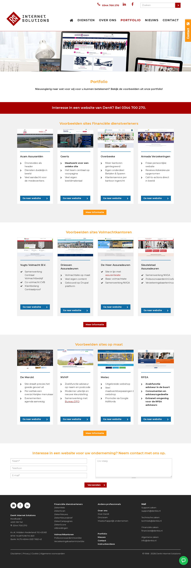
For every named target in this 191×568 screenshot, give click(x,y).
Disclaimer (15, 553)
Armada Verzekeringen (155, 156)
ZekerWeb (59, 507)
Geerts (64, 156)
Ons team (103, 517)
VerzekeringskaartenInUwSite (69, 541)
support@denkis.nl (151, 511)
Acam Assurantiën (31, 156)
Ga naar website (32, 198)
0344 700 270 (110, 5)
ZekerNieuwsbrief (63, 517)
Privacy (26, 553)
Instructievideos (106, 544)
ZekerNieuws (61, 514)
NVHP (64, 377)
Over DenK (103, 514)
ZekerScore (60, 524)
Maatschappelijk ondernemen (113, 521)
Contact (102, 540)
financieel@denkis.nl (151, 530)
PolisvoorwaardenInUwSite (68, 538)
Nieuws (102, 537)
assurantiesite (113, 275)
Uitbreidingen (61, 528)
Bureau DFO (72, 401)
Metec (105, 377)
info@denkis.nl (148, 540)
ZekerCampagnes (63, 521)
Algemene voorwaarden (52, 553)
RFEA (144, 377)
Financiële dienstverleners (68, 504)
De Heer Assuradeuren (115, 264)
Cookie (35, 553)
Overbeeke (108, 156)
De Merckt (27, 377)
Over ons (102, 510)
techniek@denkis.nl (151, 521)
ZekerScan (59, 511)
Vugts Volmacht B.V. (33, 264)
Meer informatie (95, 212)
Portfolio (102, 533)
